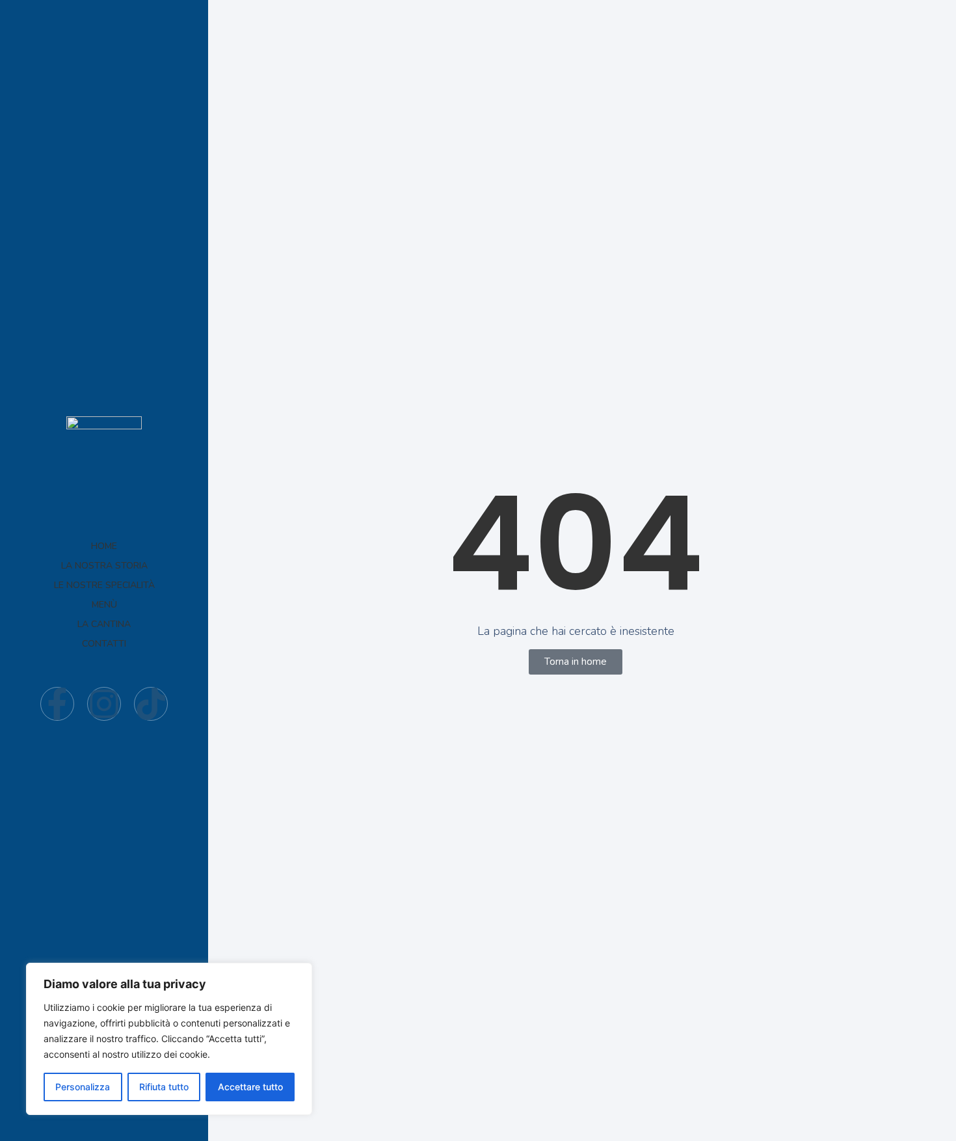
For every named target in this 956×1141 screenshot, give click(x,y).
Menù (104, 604)
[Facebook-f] (57, 704)
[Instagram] (104, 704)
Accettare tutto (250, 1086)
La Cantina (104, 624)
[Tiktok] (151, 704)
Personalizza (82, 1086)
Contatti (104, 644)
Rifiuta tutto (164, 1086)
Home (104, 546)
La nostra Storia (104, 565)
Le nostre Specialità (104, 585)
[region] (169, 1039)
